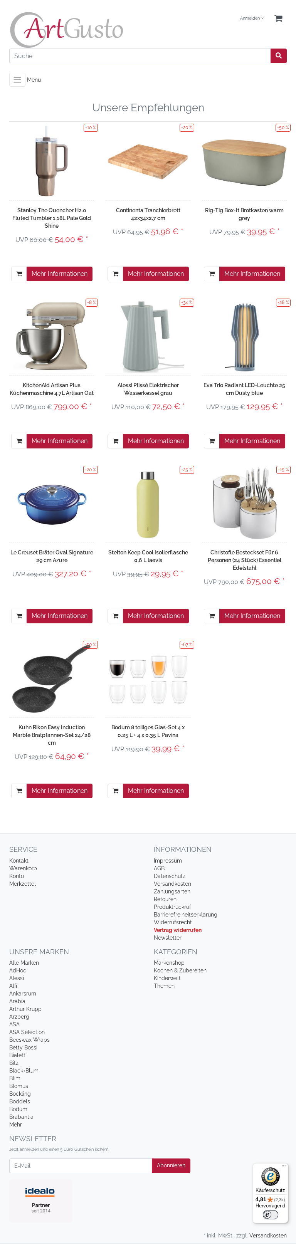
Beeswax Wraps (29, 1040)
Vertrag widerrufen (178, 930)
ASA (14, 1024)
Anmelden (250, 18)
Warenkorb (23, 868)
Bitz (13, 1063)
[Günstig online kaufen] (75, 30)
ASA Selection (27, 1032)
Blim (14, 1078)
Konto (16, 876)
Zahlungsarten (172, 891)
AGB (159, 868)
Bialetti (18, 1055)
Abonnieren (171, 1165)
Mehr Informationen (59, 273)
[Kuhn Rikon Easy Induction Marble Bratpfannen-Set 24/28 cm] (51, 678)
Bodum (18, 1109)
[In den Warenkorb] (19, 274)
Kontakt (19, 861)
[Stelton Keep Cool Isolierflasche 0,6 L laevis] (148, 503)
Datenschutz (169, 876)
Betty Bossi (23, 1047)
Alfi (13, 986)
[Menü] (283, 1167)
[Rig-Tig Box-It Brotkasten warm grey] (244, 160)
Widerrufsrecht (173, 922)
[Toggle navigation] (17, 80)
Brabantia (21, 1117)
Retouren (165, 899)
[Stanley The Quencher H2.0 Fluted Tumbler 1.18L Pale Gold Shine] (52, 161)
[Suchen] (279, 56)
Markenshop (169, 963)
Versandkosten (172, 884)
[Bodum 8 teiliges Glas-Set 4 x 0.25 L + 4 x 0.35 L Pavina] (148, 678)
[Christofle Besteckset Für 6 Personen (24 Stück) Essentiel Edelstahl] (244, 503)
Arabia (17, 1001)
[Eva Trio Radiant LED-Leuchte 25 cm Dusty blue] (244, 336)
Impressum (168, 861)
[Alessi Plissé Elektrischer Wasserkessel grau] (147, 336)
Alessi (16, 978)
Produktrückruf (172, 907)
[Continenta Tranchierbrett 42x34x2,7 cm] (148, 161)
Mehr (15, 1124)
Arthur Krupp (25, 1009)
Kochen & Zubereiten (180, 970)
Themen (164, 986)
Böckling (20, 1094)
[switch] (270, 1214)
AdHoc (17, 970)
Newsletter (168, 938)
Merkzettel (22, 884)
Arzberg (19, 1017)
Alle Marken (24, 963)
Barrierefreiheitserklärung (185, 915)
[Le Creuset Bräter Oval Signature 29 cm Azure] (51, 503)
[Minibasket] (278, 19)
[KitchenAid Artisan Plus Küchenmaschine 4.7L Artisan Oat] (52, 336)
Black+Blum (24, 1071)
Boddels (19, 1101)
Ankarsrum (22, 993)
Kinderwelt (167, 978)
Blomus (18, 1086)
